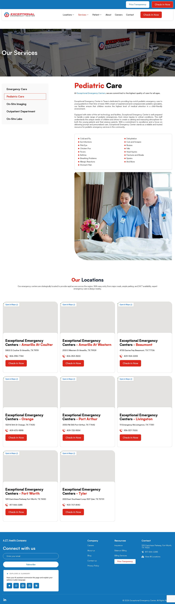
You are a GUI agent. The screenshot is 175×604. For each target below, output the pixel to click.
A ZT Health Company (15, 540)
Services (82, 14)
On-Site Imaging (16, 104)
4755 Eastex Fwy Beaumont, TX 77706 (137, 350)
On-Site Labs (14, 118)
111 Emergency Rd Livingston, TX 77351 (137, 425)
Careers (118, 14)
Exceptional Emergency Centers (91, 93)
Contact (130, 14)
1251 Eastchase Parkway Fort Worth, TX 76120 (25, 499)
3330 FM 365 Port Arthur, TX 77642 (78, 425)
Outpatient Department (21, 111)
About (108, 14)
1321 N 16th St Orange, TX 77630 (20, 425)
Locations (67, 14)
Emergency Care (17, 89)
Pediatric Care (15, 96)
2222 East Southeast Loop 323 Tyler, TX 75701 (83, 499)
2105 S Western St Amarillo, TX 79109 (79, 350)
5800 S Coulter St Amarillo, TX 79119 (22, 350)
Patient (95, 14)
